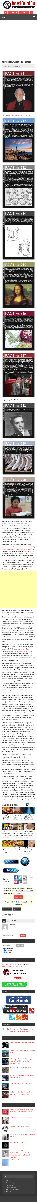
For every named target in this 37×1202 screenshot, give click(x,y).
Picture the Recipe (11, 1187)
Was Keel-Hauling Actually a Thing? (21, 1067)
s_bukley (11, 400)
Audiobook (25, 1031)
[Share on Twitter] (20, 877)
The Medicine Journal (12, 1189)
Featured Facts (7, 909)
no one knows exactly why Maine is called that (16, 549)
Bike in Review (10, 1181)
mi (4, 921)
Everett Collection (13, 115)
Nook (19, 1031)
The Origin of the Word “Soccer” (19, 1126)
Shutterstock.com (26, 115)
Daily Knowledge (23, 902)
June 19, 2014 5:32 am (12, 920)
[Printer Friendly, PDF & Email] (32, 878)
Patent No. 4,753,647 (21, 651)
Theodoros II (16, 66)
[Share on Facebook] (16, 877)
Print (9, 1031)
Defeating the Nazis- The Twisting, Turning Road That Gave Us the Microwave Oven (20, 1061)
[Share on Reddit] (25, 877)
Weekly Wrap (18, 904)
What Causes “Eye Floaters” (18, 1160)
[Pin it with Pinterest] (16, 882)
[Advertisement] (18, 39)
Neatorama (9, 1185)
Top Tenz (9, 1191)
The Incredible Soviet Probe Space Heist (22, 1042)
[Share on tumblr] (20, 882)
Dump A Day (10, 1183)
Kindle (14, 1031)
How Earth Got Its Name (17, 1142)
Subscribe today (7, 964)
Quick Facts (17, 909)
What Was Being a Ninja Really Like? (21, 1084)
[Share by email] (25, 882)
